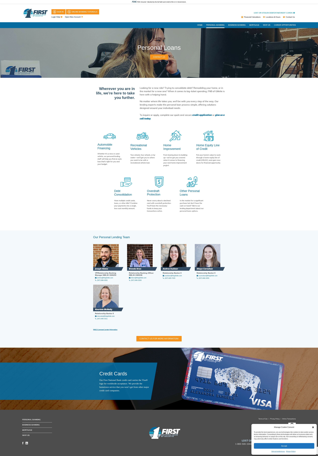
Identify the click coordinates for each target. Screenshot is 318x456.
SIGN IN (60, 12)
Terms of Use (263, 419)
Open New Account (73, 17)
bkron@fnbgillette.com (138, 278)
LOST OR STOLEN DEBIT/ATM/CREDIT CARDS (273, 13)
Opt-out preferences (278, 451)
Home (199, 25)
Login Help (55, 17)
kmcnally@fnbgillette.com (106, 316)
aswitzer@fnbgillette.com (173, 276)
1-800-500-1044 (243, 444)
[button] (313, 427)
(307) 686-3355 (204, 278)
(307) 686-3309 (136, 280)
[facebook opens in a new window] (22, 443)
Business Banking (237, 25)
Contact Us (290, 17)
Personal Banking (215, 25)
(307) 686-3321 (102, 319)
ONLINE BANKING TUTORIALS (84, 12)
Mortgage (254, 25)
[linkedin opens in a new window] (26, 443)
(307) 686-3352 (102, 280)
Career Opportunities (285, 25)
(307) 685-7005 (170, 278)
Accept (284, 446)
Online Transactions (289, 419)
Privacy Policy (291, 451)
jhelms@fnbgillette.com (105, 278)
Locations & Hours (272, 17)
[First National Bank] (147, 433)
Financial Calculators (252, 17)
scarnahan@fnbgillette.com (208, 276)
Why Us (266, 25)
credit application (202, 115)
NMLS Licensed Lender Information (105, 329)
